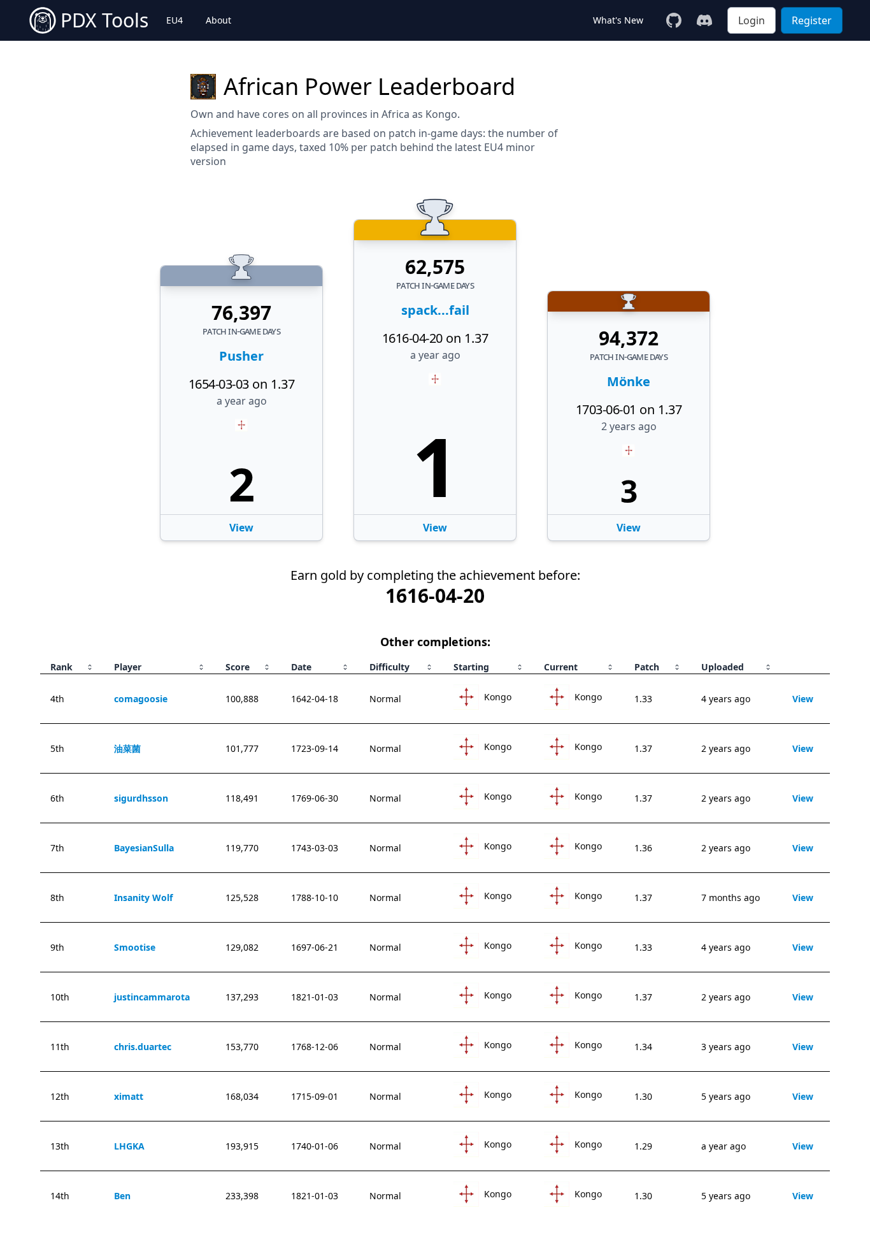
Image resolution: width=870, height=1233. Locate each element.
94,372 (629, 338)
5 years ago (725, 1096)
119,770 (242, 848)
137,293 (242, 997)
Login (751, 20)
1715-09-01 (314, 1096)
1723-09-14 (314, 748)
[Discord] (704, 20)
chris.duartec (142, 1047)
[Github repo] (673, 20)
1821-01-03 (314, 997)
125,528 (242, 897)
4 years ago (725, 699)
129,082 (242, 947)
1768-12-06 (314, 1047)
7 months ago (730, 897)
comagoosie (141, 699)
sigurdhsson (141, 798)
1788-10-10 (314, 897)
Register (812, 20)
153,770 (242, 1047)
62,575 (435, 267)
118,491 (242, 798)
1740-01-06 (314, 1146)
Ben (122, 1196)
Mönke (628, 381)
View (435, 528)
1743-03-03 (314, 848)
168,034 (242, 1096)
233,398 (242, 1196)
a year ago (435, 355)
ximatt (128, 1096)
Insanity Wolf (143, 897)
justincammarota (152, 997)
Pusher (241, 355)
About (218, 20)
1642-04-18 (314, 699)
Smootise (134, 947)
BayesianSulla (144, 848)
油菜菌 (127, 748)
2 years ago (629, 426)
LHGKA (129, 1146)
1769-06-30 (314, 798)
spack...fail (435, 310)
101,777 (242, 748)
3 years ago (725, 1047)
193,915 (242, 1146)
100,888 (242, 699)
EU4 (174, 20)
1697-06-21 (314, 947)
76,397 (241, 312)
